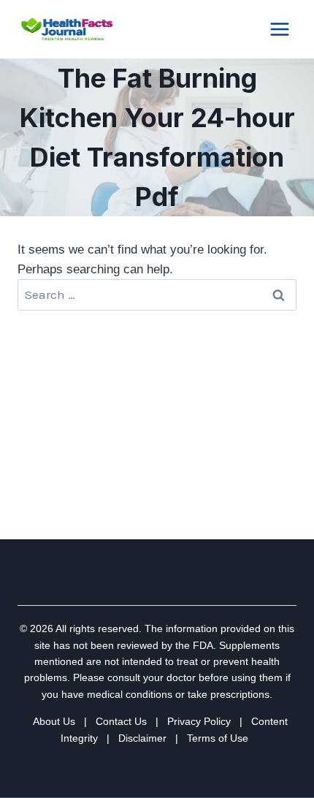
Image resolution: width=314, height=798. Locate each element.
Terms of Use (217, 738)
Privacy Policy (199, 721)
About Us (54, 721)
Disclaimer (142, 738)
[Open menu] (279, 29)
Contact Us (121, 721)
